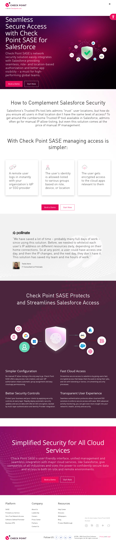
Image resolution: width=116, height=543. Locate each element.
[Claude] (92, 526)
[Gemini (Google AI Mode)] (102, 526)
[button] (109, 4)
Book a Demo (14, 84)
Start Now (31, 84)
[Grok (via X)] (108, 527)
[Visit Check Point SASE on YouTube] (70, 537)
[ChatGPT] (86, 527)
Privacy (102, 536)
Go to (14, 8)
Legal (109, 536)
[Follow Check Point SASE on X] (61, 537)
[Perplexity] (97, 527)
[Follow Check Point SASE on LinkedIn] (65, 537)
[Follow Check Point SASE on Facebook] (56, 537)
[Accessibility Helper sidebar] (113, 17)
